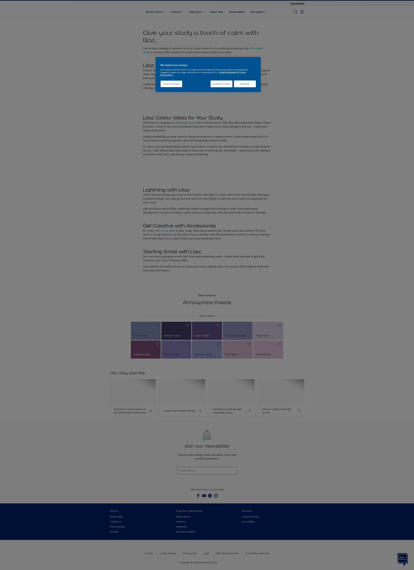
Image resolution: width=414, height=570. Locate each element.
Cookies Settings (171, 84)
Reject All (245, 84)
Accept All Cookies (221, 84)
